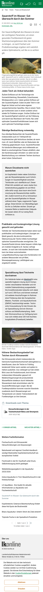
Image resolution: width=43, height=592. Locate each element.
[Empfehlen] (35, 24)
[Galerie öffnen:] (21, 66)
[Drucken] (31, 24)
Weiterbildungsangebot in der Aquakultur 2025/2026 (18, 470)
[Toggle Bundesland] (28, 4)
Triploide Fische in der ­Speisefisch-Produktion (19, 517)
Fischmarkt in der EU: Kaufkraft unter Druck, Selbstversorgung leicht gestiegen (19, 462)
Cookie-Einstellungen (23, 573)
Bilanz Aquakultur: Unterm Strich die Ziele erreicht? (21, 512)
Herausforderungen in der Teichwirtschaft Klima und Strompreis (23, 411)
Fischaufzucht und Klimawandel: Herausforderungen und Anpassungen (16, 443)
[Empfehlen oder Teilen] (40, 24)
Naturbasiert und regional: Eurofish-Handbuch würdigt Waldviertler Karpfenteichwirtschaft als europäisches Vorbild (20, 453)
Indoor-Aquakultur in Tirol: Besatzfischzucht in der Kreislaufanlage (21, 478)
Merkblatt (27, 279)
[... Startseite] (8, 4)
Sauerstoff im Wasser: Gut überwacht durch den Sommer (20, 497)
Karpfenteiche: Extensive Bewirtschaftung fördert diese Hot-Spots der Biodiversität (21, 505)
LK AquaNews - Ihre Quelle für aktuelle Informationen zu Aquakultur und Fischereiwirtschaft (16, 487)
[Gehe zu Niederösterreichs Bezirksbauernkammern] (21, 4)
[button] (40, 3)
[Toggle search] (34, 4)
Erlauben (21, 589)
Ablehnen (21, 582)
